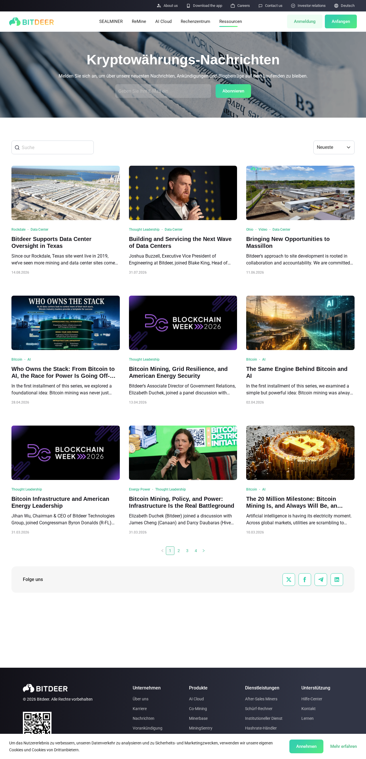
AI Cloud (163, 21)
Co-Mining (198, 708)
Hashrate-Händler (261, 728)
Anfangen (341, 21)
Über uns (140, 699)
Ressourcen (230, 21)
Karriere (140, 708)
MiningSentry (200, 728)
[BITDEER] (31, 21)
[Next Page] (203, 550)
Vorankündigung (147, 728)
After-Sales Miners (261, 699)
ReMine (139, 21)
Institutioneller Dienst (264, 718)
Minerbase (198, 718)
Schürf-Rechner (258, 708)
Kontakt (308, 708)
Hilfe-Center (311, 699)
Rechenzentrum (195, 21)
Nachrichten (143, 718)
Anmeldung (305, 21)
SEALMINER (111, 21)
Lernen (307, 718)
